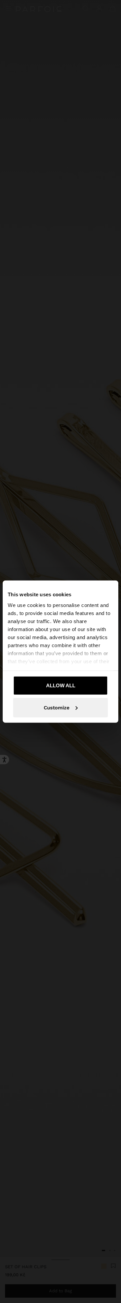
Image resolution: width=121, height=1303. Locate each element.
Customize (57, 707)
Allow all (60, 685)
